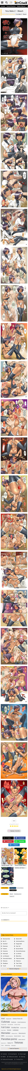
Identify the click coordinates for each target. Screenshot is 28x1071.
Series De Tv (3, 1043)
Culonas (5, 1021)
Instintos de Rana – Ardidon (21, 868)
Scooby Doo (15, 1027)
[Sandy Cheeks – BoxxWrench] (7, 864)
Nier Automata (10, 1024)
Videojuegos (13, 1045)
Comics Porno (11, 14)
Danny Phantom (11, 6)
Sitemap (23, 1056)
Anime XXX (19, 938)
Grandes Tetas (23, 1027)
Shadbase (5, 963)
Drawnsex (5, 946)
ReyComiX (4, 14)
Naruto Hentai (17, 1036)
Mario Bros (18, 956)
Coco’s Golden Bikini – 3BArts (21, 865)
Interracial (5, 953)
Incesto (3, 6)
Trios (2, 1045)
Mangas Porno (14, 1033)
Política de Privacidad (7, 1059)
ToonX (4, 966)
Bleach (11, 894)
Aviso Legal (23, 1054)
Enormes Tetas (17, 1024)
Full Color (5, 1027)
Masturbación (22, 1033)
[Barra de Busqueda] (6, 2)
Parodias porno (17, 894)
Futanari (5, 948)
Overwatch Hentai (7, 958)
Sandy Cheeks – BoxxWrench (8, 865)
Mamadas (5, 1033)
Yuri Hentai (18, 966)
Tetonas (18, 1042)
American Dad (6, 938)
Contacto (4, 1054)
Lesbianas (15, 1030)
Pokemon (18, 961)
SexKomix (13, 1022)
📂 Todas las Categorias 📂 (14, 968)
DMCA (4, 1056)
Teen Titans (19, 963)
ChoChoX (5, 943)
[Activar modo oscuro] (10, 2)
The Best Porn (19, 1059)
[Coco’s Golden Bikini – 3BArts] (20, 864)
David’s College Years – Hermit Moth (8, 884)
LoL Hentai (18, 953)
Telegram (12, 887)
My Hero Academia (9, 1036)
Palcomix (5, 961)
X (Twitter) (12, 890)
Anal (3, 1018)
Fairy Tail (18, 946)
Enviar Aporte (13, 1054)
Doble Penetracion (22, 1022)
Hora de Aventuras (20, 951)
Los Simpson (6, 956)
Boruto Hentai (19, 948)
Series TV (12, 896)
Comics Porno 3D (17, 1018)
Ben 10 (4, 941)
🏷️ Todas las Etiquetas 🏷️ (14, 1048)
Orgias (23, 1036)
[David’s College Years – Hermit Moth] (7, 883)
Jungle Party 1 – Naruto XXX (14, 1011)
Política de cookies (13, 1056)
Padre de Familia (20, 958)
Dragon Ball (19, 943)
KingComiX (8, 1018)
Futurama (5, 951)
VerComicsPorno (20, 941)
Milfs (2, 1036)
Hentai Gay (7, 1045)
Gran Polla (3, 1030)
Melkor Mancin (21, 6)
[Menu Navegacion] (2, 2)
